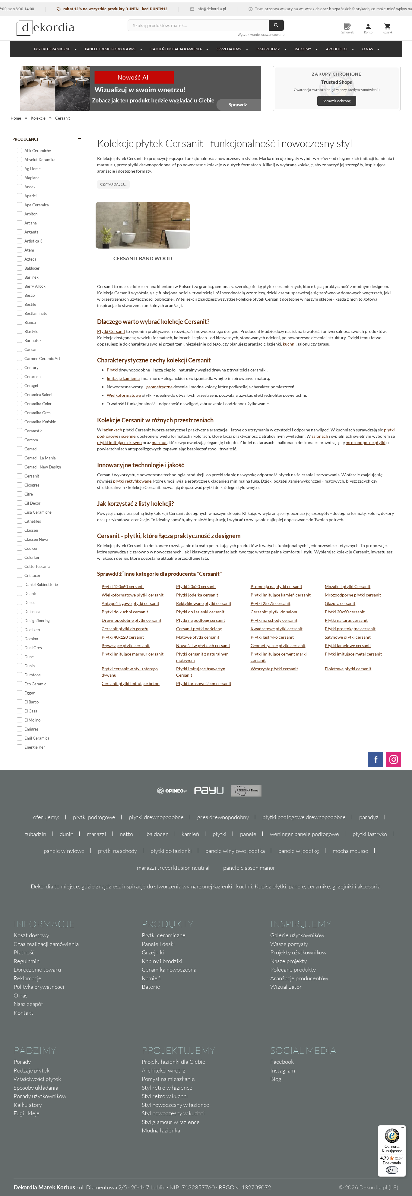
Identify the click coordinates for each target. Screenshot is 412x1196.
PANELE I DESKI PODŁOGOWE (110, 49)
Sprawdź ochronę (337, 101)
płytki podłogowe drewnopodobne (304, 817)
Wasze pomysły (289, 943)
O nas (20, 995)
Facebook (282, 1061)
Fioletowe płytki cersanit (348, 668)
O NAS (367, 49)
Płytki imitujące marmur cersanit (132, 653)
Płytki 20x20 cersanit (196, 586)
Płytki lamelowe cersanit (348, 645)
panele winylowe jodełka (235, 850)
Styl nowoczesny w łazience (175, 1104)
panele (248, 834)
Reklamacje (27, 978)
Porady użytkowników (40, 1096)
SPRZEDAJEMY (229, 49)
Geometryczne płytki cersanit (278, 645)
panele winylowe (64, 850)
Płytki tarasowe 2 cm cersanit (203, 683)
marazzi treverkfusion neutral (173, 867)
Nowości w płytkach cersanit (203, 645)
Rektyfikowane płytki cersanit (203, 603)
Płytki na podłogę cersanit (200, 620)
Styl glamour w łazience (171, 1122)
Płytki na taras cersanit (346, 620)
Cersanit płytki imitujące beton (131, 683)
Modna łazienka (161, 1130)
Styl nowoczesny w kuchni (173, 1113)
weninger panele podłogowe (304, 834)
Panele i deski (158, 943)
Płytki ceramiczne (52, 49)
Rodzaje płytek (31, 1070)
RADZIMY (303, 49)
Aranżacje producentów (299, 978)
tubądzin (35, 834)
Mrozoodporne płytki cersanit (353, 594)
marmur (159, 442)
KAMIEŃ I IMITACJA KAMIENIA (176, 49)
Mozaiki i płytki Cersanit (347, 586)
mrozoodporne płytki (365, 442)
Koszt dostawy (31, 935)
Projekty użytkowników (298, 952)
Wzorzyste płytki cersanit (274, 668)
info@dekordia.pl (197, 8)
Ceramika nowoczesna (169, 969)
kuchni (289, 343)
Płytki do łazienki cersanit (200, 611)
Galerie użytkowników (297, 935)
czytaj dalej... (113, 184)
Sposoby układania (36, 1087)
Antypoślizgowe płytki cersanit (130, 603)
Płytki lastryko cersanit (272, 637)
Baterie (151, 986)
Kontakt (23, 1012)
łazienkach (112, 429)
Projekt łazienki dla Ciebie (173, 1061)
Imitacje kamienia (123, 378)
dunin (66, 834)
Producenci (25, 139)
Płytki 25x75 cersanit (270, 603)
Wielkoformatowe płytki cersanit (132, 594)
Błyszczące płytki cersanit (126, 645)
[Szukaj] (276, 25)
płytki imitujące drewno (119, 442)
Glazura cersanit (340, 603)
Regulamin (27, 961)
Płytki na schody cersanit (274, 620)
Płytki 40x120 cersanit (123, 637)
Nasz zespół (28, 1003)
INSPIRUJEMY (268, 49)
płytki (220, 834)
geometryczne (159, 386)
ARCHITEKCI (336, 49)
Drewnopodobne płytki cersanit (131, 620)
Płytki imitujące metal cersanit (353, 653)
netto (126, 834)
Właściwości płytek (37, 1078)
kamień (190, 834)
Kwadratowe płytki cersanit (277, 628)
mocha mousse (350, 850)
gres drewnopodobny (223, 817)
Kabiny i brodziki (162, 961)
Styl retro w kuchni (165, 1096)
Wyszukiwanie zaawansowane (261, 34)
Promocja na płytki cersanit (276, 586)
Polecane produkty (293, 969)
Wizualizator (286, 986)
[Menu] (402, 1128)
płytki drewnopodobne (156, 817)
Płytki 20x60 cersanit (345, 611)
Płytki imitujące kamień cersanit (281, 594)
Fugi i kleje (27, 1113)
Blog (275, 1078)
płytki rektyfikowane (132, 481)
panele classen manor (249, 867)
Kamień (151, 978)
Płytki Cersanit (111, 331)
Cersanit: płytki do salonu (275, 611)
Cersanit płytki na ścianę (199, 628)
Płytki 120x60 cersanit (123, 586)
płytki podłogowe (94, 817)
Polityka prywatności (39, 986)
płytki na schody (117, 850)
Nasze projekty (288, 961)
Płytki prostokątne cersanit (350, 628)
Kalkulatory (28, 1104)
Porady (22, 1061)
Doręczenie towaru (37, 969)
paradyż (369, 817)
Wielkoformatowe (124, 395)
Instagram (282, 1070)
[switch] (392, 1170)
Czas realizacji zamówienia (46, 943)
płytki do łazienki (171, 850)
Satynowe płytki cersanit (348, 637)
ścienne (128, 436)
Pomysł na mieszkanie (168, 1078)
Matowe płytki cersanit (197, 637)
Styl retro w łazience (167, 1087)
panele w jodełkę (298, 850)
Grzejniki (153, 952)
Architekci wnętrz (163, 1070)
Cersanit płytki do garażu (125, 628)
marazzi (96, 834)
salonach (320, 436)
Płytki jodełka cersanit (197, 594)
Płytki (112, 369)
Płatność (24, 952)
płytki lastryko (370, 834)
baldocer (157, 834)
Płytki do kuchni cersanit (125, 611)
